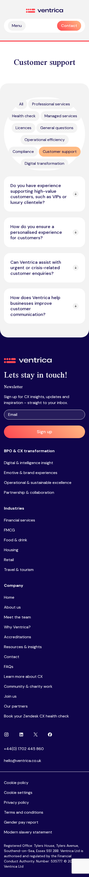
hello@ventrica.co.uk (22, 760)
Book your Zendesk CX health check (36, 716)
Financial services (19, 520)
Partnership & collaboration (29, 492)
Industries (14, 508)
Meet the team (17, 617)
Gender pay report (21, 822)
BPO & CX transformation (29, 450)
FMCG (9, 530)
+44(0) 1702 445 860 (24, 748)
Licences (23, 127)
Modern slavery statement (28, 832)
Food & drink (15, 540)
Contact (11, 656)
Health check (24, 116)
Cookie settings (18, 792)
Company (13, 585)
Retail (9, 559)
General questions (56, 127)
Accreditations (17, 637)
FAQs (8, 666)
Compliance (23, 151)
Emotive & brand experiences (30, 472)
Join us (10, 696)
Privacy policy (16, 802)
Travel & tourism (19, 569)
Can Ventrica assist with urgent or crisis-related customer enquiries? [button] (35, 268)
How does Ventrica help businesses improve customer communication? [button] (35, 306)
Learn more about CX (23, 676)
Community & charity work (28, 686)
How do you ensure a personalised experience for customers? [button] (36, 232)
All (21, 104)
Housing (11, 549)
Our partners (16, 706)
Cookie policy (16, 782)
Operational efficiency (44, 139)
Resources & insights (23, 646)
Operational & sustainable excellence (37, 482)
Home (9, 597)
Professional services (51, 104)
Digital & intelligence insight (28, 462)
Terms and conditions (23, 812)
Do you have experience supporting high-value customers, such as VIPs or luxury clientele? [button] (38, 194)
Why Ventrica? (17, 627)
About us (12, 607)
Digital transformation (44, 163)
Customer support (60, 151)
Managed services (60, 116)
